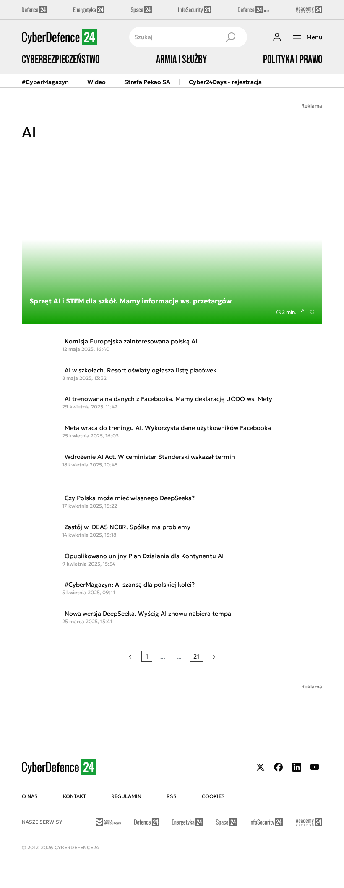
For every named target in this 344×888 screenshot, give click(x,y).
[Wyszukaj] (230, 37)
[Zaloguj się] (277, 37)
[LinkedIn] (296, 767)
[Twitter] (260, 767)
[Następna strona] (214, 656)
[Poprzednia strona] (130, 656)
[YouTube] (314, 767)
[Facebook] (278, 767)
